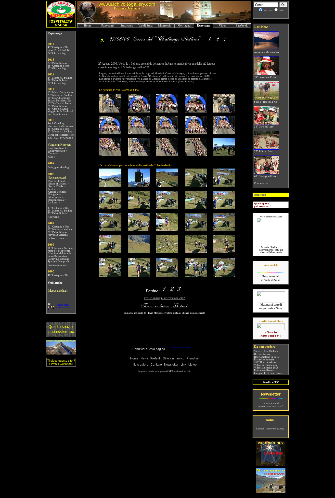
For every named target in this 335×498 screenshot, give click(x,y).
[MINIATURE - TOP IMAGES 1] (156, 41)
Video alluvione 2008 (266, 367)
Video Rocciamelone (265, 365)
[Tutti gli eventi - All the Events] (102, 41)
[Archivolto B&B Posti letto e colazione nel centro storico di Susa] (61, 26)
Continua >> (261, 183)
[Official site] (270, 268)
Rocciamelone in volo (266, 357)
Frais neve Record (264, 370)
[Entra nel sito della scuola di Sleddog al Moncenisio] (271, 244)
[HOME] (164, 22)
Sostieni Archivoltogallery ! (270, 428)
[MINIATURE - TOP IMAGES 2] (217, 41)
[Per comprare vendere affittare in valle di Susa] (271, 329)
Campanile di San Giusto (268, 373)
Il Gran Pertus (262, 354)
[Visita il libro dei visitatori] (61, 364)
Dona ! (271, 420)
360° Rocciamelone (265, 362)
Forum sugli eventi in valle (63, 306)
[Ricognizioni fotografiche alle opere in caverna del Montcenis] (270, 464)
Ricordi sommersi (264, 359)
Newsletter (271, 394)
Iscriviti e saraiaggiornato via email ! (270, 404)
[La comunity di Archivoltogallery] (50, 309)
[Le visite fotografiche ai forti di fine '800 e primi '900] (270, 491)
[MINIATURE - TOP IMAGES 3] (224, 41)
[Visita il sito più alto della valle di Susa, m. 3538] (61, 353)
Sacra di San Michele (266, 351)
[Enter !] (61, 335)
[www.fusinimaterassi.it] (271, 301)
